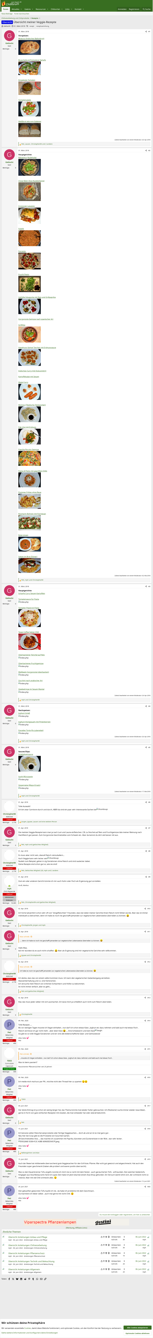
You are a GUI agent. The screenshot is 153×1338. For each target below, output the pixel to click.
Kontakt (78, 9)
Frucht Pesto (23, 274)
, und (32, 580)
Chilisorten (55, 9)
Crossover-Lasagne (26, 206)
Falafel (21, 228)
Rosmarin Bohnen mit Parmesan (32, 514)
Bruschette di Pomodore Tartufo (32, 60)
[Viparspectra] (50, 1225)
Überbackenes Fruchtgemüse (30, 663)
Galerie (28, 9)
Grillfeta (21, 325)
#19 (149, 1159)
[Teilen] (146, 31)
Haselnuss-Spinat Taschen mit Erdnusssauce (37, 347)
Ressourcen (41, 9)
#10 (149, 909)
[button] (21, 9)
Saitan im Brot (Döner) (27, 556)
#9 (149, 877)
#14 (149, 1021)
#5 (149, 747)
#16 (149, 1077)
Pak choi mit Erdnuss (27, 427)
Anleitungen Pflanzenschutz (34, 1256)
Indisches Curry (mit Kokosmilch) (32, 371)
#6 (149, 802)
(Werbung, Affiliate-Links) (76, 1228)
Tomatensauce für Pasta (28, 599)
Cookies (27, 1328)
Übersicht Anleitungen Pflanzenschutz (26, 1253)
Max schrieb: (25, 936)
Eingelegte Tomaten (26, 80)
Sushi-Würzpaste (25, 776)
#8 (149, 851)
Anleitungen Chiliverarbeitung (35, 1248)
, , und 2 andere (36, 144)
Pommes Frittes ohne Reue (29, 492)
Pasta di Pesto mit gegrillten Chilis (32, 471)
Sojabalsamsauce (25, 754)
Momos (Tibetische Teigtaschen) (32, 405)
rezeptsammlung (42, 26)
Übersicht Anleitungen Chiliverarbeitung (27, 1245)
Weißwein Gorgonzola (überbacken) (33, 672)
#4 (149, 706)
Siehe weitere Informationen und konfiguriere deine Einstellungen (29, 1333)
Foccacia (22, 251)
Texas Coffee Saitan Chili (28, 632)
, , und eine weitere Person (39, 822)
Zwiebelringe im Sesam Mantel (31, 689)
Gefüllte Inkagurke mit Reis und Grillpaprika (37, 297)
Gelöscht (7, 26)
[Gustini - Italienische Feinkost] (103, 1225)
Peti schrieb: (24, 1054)
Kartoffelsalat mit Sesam (28, 376)
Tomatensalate (24, 100)
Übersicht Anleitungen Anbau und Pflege (27, 1237)
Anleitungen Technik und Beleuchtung (38, 1264)
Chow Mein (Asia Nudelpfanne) (31, 181)
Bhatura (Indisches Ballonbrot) (31, 38)
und (30, 700)
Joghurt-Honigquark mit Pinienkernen (34, 722)
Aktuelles (15, 9)
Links (67, 9)
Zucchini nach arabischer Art (30, 680)
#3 (149, 586)
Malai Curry (23, 382)
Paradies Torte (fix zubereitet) (30, 730)
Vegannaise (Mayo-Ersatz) (29, 785)
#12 (149, 962)
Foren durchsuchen (21, 14)
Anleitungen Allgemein (32, 1272)
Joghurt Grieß (24, 713)
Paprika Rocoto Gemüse (28, 449)
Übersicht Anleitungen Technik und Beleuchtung (31, 1261)
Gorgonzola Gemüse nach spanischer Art (35, 319)
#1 (149, 31)
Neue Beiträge (6, 14)
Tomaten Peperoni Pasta (28, 608)
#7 (149, 828)
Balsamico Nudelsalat (27, 157)
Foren (5, 9)
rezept (31, 26)
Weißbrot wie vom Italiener (29, 121)
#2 (149, 150)
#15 (149, 1049)
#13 (149, 998)
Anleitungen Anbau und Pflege (35, 1240)
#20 (149, 1187)
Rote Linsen (23, 535)
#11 (149, 932)
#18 (149, 1129)
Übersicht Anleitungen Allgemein (24, 1269)
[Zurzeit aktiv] (9, 886)
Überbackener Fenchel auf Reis (31, 655)
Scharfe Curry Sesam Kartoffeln (31, 593)
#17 (149, 1106)
